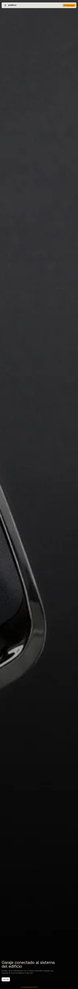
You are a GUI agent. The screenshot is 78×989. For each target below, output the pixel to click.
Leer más (6, 979)
